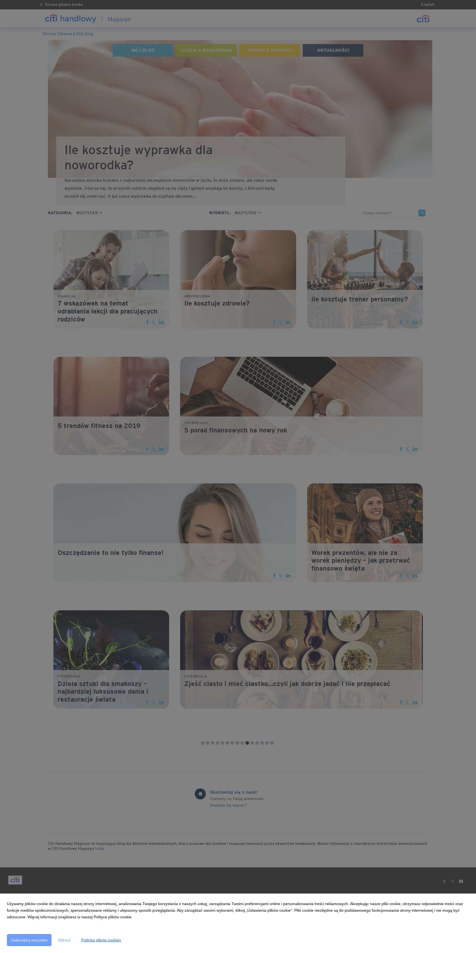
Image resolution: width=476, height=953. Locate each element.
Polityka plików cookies (101, 940)
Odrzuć (64, 940)
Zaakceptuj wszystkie (29, 940)
